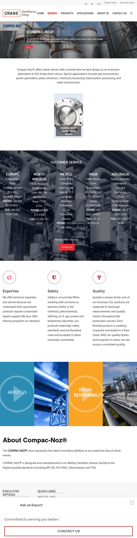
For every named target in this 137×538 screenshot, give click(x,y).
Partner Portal (110, 2)
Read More (29, 47)
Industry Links (47, 496)
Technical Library (127, 2)
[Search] (131, 13)
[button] (3, 36)
